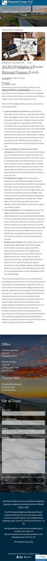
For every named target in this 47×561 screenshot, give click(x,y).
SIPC (27, 507)
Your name (14, 410)
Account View (9, 84)
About (5, 14)
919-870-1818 (9, 387)
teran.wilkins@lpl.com (13, 384)
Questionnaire (26, 68)
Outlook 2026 (8, 68)
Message (14, 437)
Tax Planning (32, 41)
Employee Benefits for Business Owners (21, 52)
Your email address (18, 419)
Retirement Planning (12, 41)
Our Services (8, 24)
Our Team (39, 19)
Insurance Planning (12, 46)
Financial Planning (11, 35)
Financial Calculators (13, 63)
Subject (13, 428)
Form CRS (29, 542)
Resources (7, 57)
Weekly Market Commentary (16, 73)
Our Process (8, 19)
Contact (6, 79)
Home (4, 8)
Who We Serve (24, 19)
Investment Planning (12, 30)
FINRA (20, 507)
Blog (30, 63)
